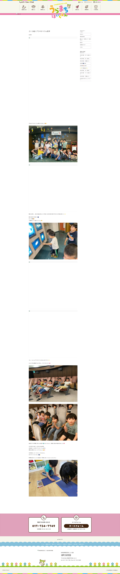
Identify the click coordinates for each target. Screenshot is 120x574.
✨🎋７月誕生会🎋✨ (84, 68)
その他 (30, 34)
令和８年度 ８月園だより (84, 60)
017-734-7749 (66, 560)
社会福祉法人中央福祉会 (113, 570)
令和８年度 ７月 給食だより (85, 73)
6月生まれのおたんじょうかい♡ (85, 79)
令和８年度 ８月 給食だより (85, 56)
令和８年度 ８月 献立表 (84, 58)
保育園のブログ (82, 44)
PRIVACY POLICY (5, 570)
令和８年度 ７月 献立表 (84, 70)
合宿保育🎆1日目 (83, 63)
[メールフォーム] (76, 526)
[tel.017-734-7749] (26, 2)
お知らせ (81, 34)
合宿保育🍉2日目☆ (83, 65)
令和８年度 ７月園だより (84, 76)
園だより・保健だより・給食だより (85, 39)
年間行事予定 (82, 36)
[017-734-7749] (43, 526)
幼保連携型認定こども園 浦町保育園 (60, 10)
